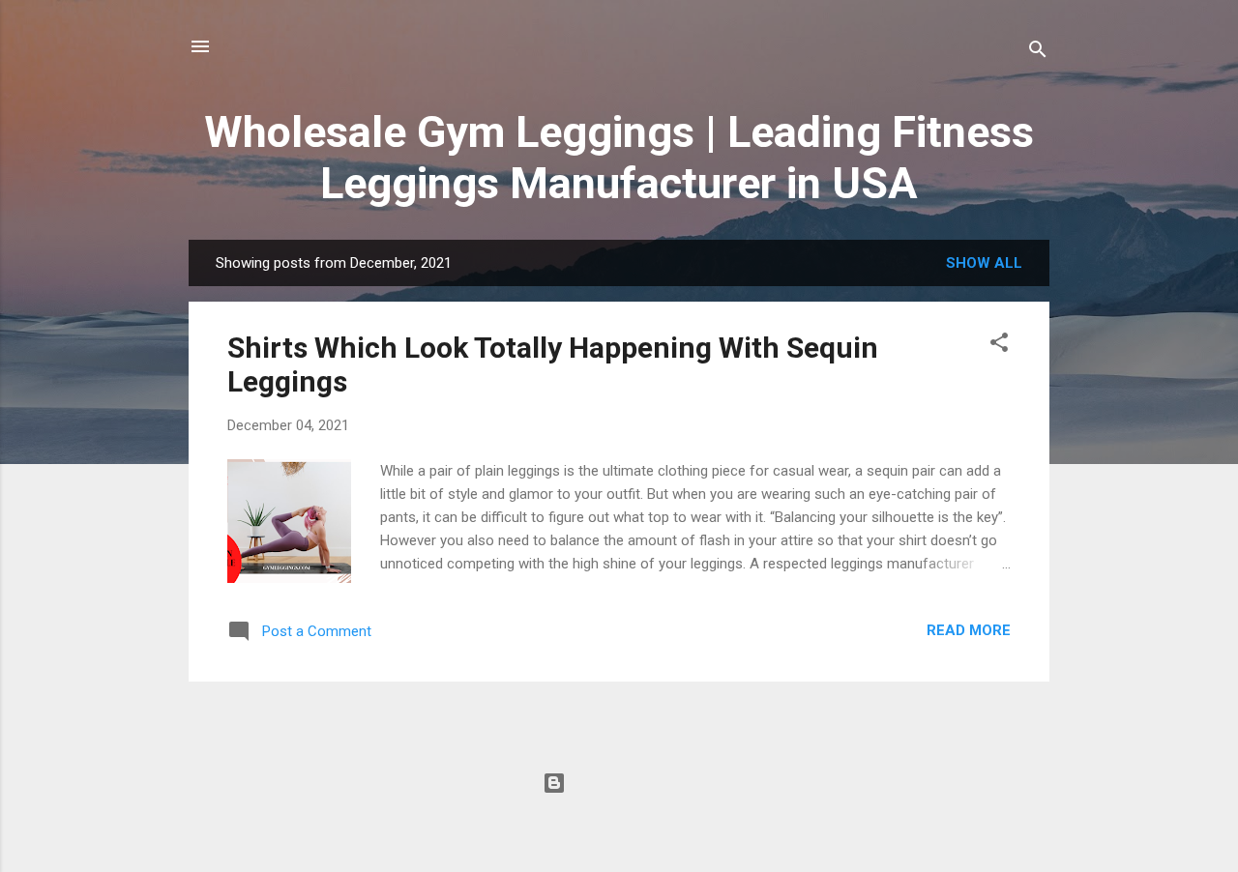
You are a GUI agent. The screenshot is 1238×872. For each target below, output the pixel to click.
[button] (999, 346)
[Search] (1037, 52)
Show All (984, 263)
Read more (969, 630)
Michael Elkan (661, 821)
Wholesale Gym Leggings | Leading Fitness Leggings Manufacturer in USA (619, 157)
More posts (619, 719)
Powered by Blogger (631, 783)
